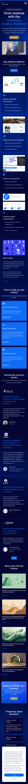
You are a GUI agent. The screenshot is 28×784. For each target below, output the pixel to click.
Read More (4, 594)
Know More (14, 70)
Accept (14, 775)
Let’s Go (13, 698)
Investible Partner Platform (14, 22)
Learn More (5, 342)
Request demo (14, 37)
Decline (14, 778)
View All (14, 558)
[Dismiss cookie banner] (23, 749)
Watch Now (5, 281)
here (19, 763)
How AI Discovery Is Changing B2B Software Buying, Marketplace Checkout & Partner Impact (13, 618)
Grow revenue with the (14, 15)
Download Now (6, 317)
